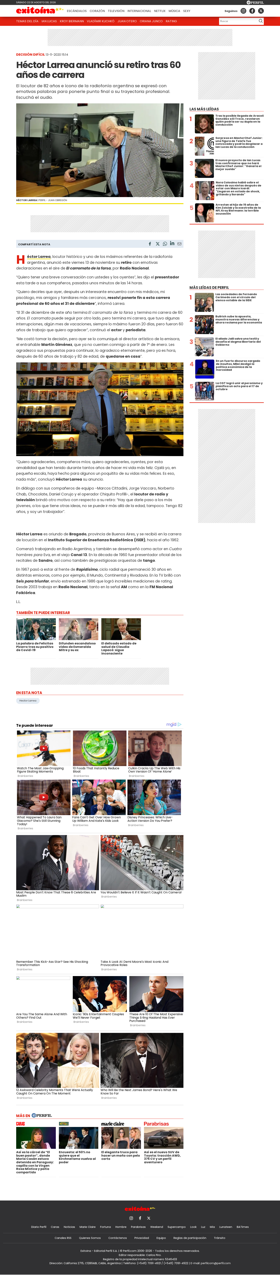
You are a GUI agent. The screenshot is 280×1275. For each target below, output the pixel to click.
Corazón (97, 11)
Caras (55, 1227)
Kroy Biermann (72, 21)
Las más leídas (204, 109)
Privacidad (141, 1238)
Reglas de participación (190, 1238)
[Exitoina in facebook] (252, 11)
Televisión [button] (116, 11)
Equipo (161, 1238)
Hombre (120, 1227)
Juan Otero (127, 21)
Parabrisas (138, 1227)
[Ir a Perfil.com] (255, 3)
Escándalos (77, 11)
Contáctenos (117, 1238)
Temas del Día (27, 21)
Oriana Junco (151, 21)
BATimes (243, 1227)
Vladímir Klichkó (100, 21)
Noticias (69, 1227)
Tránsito (219, 1238)
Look (193, 1227)
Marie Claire (88, 1227)
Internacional (139, 11)
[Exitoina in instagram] (243, 11)
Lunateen (225, 1227)
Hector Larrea (27, 700)
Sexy (186, 11)
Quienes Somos (90, 1238)
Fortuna (105, 1227)
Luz (203, 1227)
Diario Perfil (38, 1227)
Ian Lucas (49, 21)
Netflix (160, 11)
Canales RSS (63, 1238)
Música (174, 11)
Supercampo (177, 1227)
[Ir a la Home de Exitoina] (40, 11)
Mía (212, 1227)
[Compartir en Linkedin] (172, 243)
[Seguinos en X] (261, 11)
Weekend (156, 1227)
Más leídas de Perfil (209, 287)
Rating (171, 21)
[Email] (179, 244)
